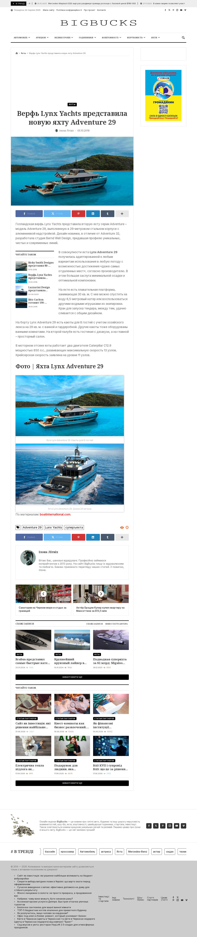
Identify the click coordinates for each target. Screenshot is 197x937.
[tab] (94, 624)
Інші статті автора (116, 623)
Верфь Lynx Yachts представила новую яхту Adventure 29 (40, 276)
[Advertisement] (72, 79)
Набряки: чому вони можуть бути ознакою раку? (45, 898)
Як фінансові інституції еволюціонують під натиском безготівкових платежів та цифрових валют (110, 725)
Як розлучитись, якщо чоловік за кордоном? (42, 913)
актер (143, 851)
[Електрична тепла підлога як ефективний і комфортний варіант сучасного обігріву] (33, 746)
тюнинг (171, 851)
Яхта (107, 851)
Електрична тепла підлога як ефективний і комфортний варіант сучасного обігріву (32, 767)
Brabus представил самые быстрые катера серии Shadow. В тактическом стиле (33, 661)
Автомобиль (74, 851)
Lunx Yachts (53, 527)
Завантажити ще (72, 677)
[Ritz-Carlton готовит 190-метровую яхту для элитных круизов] (21, 303)
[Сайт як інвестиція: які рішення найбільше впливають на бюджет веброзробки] (33, 704)
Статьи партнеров (26, 718)
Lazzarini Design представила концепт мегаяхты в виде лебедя (40, 289)
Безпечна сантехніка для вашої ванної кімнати (44, 907)
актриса (93, 851)
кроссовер (54, 851)
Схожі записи (94, 623)
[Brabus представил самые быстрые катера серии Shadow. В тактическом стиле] (33, 640)
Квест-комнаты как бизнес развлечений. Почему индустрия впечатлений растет (70, 725)
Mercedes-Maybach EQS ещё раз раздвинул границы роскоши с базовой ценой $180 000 (71, 3)
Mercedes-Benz (124, 851)
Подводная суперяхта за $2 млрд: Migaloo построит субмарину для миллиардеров (110, 661)
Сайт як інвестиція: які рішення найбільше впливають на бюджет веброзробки (33, 725)
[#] (165, 10)
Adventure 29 (32, 527)
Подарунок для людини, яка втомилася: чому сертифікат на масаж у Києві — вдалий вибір (72, 767)
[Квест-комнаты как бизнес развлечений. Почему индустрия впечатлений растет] (72, 704)
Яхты (23, 53)
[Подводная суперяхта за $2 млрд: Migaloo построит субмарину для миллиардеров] (111, 640)
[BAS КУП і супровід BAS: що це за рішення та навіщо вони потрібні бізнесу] (111, 746)
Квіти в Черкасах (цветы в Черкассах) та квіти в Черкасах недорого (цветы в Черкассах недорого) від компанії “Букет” (54, 920)
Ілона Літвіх (48, 552)
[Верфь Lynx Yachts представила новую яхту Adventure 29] (21, 278)
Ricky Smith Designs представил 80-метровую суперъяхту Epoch (41, 264)
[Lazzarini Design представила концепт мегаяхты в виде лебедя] (21, 291)
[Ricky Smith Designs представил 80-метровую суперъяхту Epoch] (21, 266)
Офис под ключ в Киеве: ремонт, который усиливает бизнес (51, 916)
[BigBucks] (98, 23)
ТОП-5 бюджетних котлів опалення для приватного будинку (51, 910)
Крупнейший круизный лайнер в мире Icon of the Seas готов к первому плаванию (69, 661)
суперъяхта (74, 527)
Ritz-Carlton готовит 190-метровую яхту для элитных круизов (41, 301)
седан (157, 851)
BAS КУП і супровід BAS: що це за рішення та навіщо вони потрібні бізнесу (110, 767)
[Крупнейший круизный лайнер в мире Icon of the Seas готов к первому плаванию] (72, 640)
